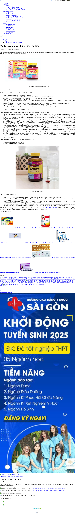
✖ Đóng (48, 256)
